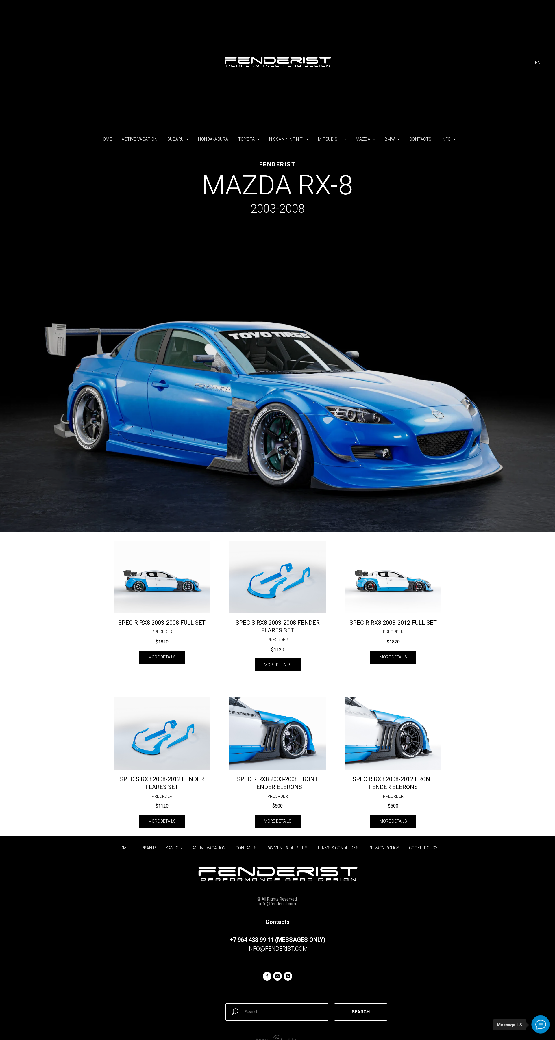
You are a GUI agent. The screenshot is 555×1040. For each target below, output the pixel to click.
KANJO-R (174, 848)
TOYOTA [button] (247, 139)
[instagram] (277, 976)
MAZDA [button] (363, 139)
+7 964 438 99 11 (252, 939)
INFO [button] (446, 139)
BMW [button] (390, 139)
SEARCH (361, 1012)
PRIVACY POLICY (384, 848)
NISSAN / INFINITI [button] (287, 139)
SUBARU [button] (176, 139)
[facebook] (267, 976)
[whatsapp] (288, 976)
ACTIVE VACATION (140, 139)
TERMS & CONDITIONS (338, 848)
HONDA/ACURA (213, 139)
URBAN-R (147, 848)
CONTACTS (420, 139)
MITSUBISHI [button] (330, 139)
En (538, 62)
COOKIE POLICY (423, 848)
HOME (106, 139)
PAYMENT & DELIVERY (287, 848)
